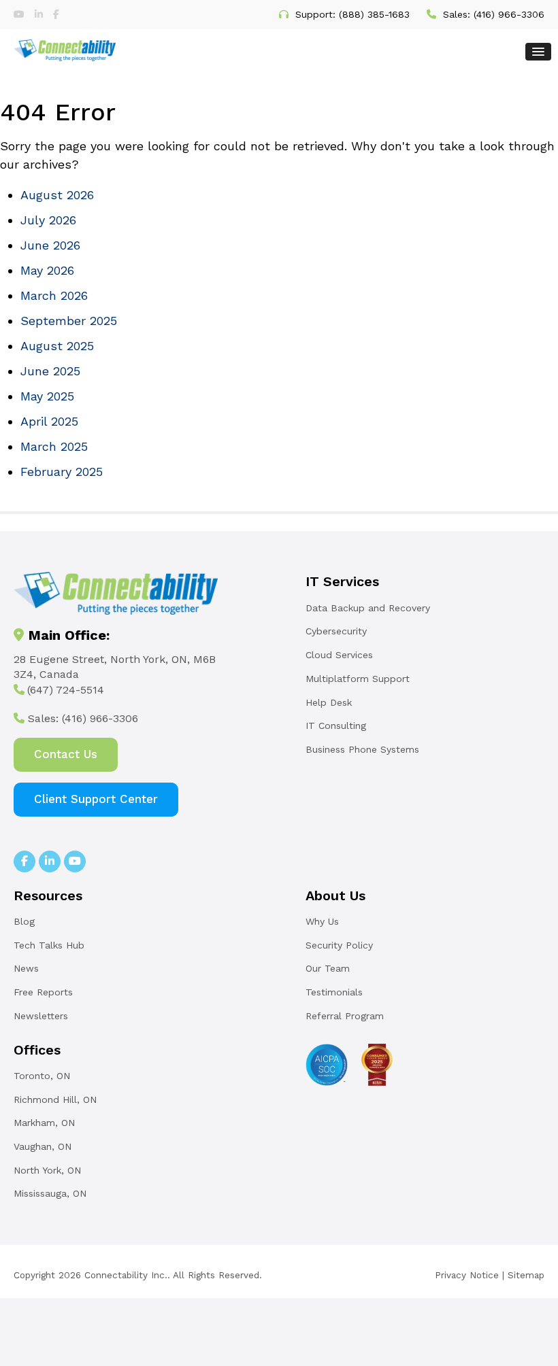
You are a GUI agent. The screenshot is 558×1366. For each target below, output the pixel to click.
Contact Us (65, 754)
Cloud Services (339, 654)
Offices (37, 1050)
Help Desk (329, 702)
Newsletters (41, 1015)
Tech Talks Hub (49, 945)
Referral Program (345, 1015)
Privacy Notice (467, 1274)
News (26, 968)
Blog (24, 921)
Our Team (328, 968)
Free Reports (43, 992)
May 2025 (47, 396)
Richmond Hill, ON (55, 1099)
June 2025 (50, 371)
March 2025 (54, 446)
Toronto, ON (42, 1075)
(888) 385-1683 (374, 14)
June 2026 (50, 245)
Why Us (322, 921)
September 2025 (68, 320)
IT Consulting (336, 725)
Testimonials (334, 992)
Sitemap (526, 1274)
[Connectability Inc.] (65, 48)
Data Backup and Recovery (368, 607)
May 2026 (47, 270)
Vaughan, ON (42, 1146)
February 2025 (61, 471)
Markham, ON (44, 1122)
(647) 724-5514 (65, 689)
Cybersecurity (336, 631)
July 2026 (48, 220)
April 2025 (49, 421)
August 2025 (57, 346)
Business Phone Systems (362, 749)
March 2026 (54, 295)
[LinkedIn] (40, 14)
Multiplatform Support (358, 678)
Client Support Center (96, 799)
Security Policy (339, 945)
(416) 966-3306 (509, 14)
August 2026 (57, 195)
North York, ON (47, 1170)
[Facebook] (56, 14)
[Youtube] (21, 14)
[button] (538, 52)
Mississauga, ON (50, 1193)
